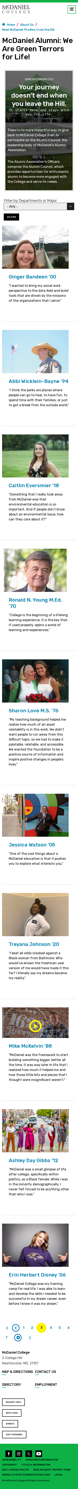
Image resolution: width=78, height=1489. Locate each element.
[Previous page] (16, 1328)
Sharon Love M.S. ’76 (33, 711)
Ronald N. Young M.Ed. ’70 (35, 603)
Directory (11, 1385)
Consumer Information (41, 1459)
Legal (58, 1474)
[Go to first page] (7, 1328)
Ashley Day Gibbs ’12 (33, 1160)
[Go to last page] (30, 1337)
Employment (46, 1385)
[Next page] (18, 1337)
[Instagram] (18, 1453)
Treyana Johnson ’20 (34, 944)
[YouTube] (38, 1453)
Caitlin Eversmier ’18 (34, 485)
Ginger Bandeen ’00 (32, 277)
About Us (27, 25)
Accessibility (11, 1459)
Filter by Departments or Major (30, 200)
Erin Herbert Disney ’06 (37, 1275)
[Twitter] (28, 1453)
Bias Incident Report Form (52, 1469)
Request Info (13, 1402)
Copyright (9, 1464)
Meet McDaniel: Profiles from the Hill (28, 30)
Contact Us (45, 1372)
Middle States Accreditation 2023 (26, 1474)
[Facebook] (8, 1453)
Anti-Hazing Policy (15, 1469)
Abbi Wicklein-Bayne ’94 (38, 381)
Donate (10, 1424)
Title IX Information (35, 1464)
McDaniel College (16, 1352)
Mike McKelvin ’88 (30, 1046)
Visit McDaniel (14, 1434)
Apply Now (12, 1413)
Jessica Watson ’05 (32, 845)
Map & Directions (17, 1372)
